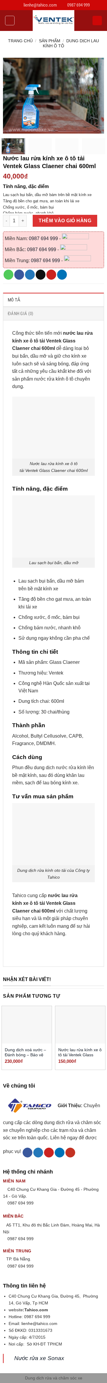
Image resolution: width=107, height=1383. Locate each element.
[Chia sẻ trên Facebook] (19, 275)
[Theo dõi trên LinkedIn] (59, 1153)
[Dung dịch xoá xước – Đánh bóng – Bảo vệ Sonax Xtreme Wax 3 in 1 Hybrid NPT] (27, 1024)
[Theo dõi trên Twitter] (38, 1153)
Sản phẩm (49, 40)
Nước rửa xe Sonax (39, 1358)
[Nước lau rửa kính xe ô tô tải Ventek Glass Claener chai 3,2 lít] (80, 1024)
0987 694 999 (44, 238)
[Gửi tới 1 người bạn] (40, 275)
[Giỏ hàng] (97, 21)
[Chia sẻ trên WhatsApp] (8, 275)
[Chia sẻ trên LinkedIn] (62, 275)
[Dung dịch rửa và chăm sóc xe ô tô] (53, 20)
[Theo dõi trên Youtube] (70, 1153)
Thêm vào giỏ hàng (65, 220)
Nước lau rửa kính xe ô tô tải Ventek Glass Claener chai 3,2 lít (80, 1055)
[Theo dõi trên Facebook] (27, 1153)
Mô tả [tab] (14, 300)
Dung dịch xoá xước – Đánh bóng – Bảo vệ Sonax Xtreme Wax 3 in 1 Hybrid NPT (27, 1058)
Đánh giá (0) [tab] (21, 313)
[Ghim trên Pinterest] (51, 275)
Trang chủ (20, 40)
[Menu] (10, 20)
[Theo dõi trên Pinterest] (49, 1153)
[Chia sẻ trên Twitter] (30, 275)
